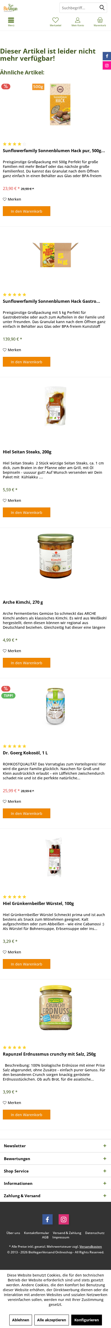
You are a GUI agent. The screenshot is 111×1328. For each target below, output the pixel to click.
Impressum (60, 1237)
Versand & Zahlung (67, 1233)
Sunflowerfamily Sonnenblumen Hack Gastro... (51, 301)
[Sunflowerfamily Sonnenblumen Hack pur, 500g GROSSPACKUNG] (55, 104)
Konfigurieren (86, 1319)
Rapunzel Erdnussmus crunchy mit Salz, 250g (49, 1054)
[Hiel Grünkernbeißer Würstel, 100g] (55, 857)
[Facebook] (47, 1219)
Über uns (13, 1233)
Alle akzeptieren (51, 1319)
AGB (45, 1237)
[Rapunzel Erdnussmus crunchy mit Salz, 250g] (55, 1008)
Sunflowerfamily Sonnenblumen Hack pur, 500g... (54, 150)
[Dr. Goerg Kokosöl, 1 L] (55, 706)
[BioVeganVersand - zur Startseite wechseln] (28, 8)
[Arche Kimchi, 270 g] (55, 556)
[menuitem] (100, 22)
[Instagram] (64, 1219)
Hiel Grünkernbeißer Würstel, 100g (38, 903)
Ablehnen (20, 1319)
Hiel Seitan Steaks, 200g (27, 452)
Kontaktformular (36, 1233)
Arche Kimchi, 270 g (23, 602)
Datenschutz (95, 1233)
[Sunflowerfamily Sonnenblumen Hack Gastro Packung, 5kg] (55, 255)
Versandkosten (91, 1246)
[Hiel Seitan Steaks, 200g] (55, 405)
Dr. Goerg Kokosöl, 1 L (25, 753)
